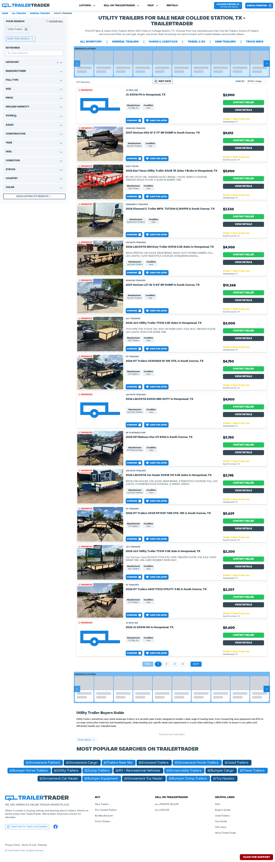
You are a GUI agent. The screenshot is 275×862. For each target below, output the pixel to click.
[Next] (267, 63)
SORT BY (240, 81)
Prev (148, 664)
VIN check (220, 827)
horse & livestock (163, 41)
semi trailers (225, 41)
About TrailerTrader (225, 832)
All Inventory (91, 41)
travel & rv (196, 41)
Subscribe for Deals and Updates (29, 826)
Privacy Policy (12, 845)
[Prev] (77, 63)
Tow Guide (221, 821)
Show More (84, 739)
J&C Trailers (133, 318)
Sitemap (42, 845)
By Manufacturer (104, 815)
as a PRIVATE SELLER (167, 804)
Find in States (102, 821)
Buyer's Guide (222, 810)
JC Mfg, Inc (132, 90)
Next (196, 664)
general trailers (125, 41)
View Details (243, 110)
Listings (85, 5)
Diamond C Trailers (137, 204)
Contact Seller (243, 102)
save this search (18, 38)
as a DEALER (162, 810)
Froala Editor (178, 734)
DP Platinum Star (135, 432)
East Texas (132, 166)
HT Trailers (132, 356)
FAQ (217, 804)
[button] (228, 5)
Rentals (172, 5)
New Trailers (102, 804)
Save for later (158, 120)
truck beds (255, 41)
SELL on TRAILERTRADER (119, 5)
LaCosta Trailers (136, 242)
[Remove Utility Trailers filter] (26, 30)
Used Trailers (222, 815)
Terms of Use (28, 845)
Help (151, 5)
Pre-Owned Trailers (106, 810)
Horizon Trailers (136, 128)
